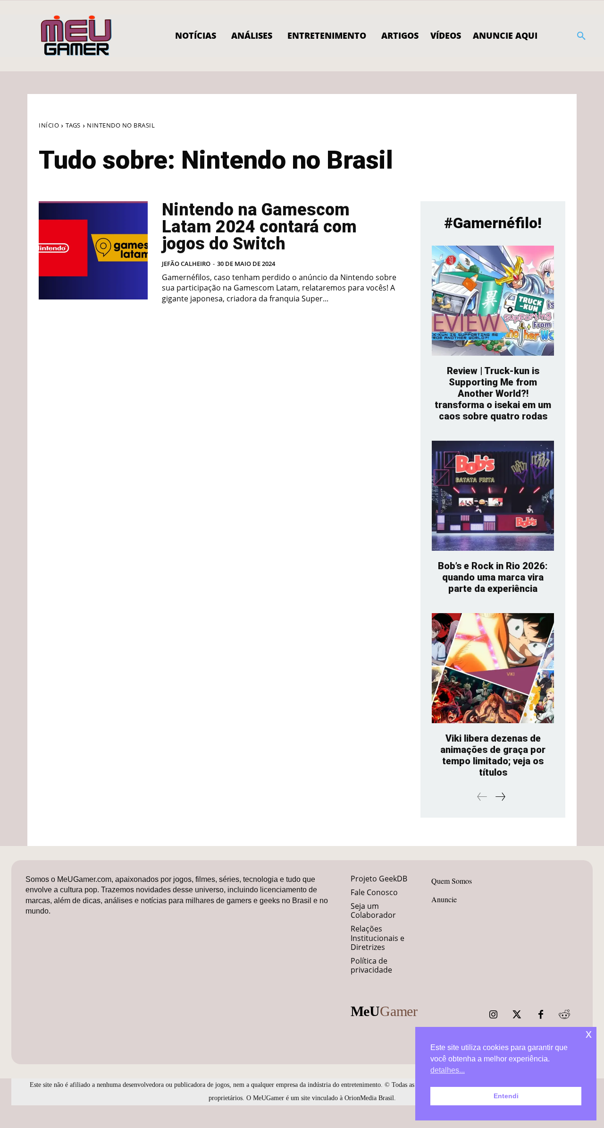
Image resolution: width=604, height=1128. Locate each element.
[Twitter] (517, 1014)
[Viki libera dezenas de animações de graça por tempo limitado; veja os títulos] (493, 668)
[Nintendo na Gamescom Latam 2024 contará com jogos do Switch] (93, 250)
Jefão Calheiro (186, 263)
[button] (581, 36)
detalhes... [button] (447, 1070)
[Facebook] (540, 1014)
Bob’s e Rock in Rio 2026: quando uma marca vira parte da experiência (493, 577)
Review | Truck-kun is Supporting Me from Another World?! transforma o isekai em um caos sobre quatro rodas (493, 393)
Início (49, 125)
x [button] (589, 1033)
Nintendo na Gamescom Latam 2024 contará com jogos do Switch (259, 227)
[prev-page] (482, 796)
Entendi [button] (506, 1096)
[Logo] (76, 36)
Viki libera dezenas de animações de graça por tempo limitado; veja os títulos (492, 755)
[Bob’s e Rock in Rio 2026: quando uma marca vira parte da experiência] (493, 496)
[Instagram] (493, 1014)
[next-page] (500, 796)
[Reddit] (564, 1014)
